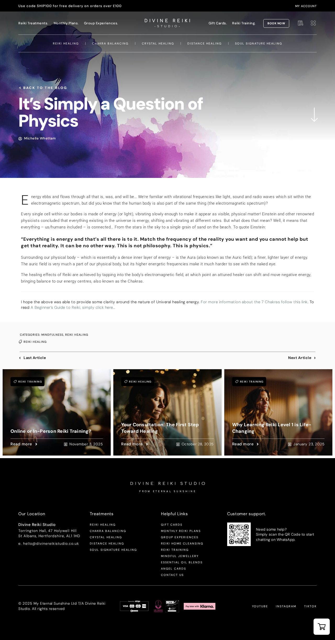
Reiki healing (35, 342)
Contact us (172, 575)
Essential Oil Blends (182, 562)
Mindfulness (52, 334)
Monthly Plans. (66, 23)
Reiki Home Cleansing (182, 543)
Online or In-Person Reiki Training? (50, 431)
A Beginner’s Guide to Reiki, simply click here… (73, 307)
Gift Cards (171, 524)
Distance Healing (204, 43)
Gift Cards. (218, 23)
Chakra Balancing (110, 43)
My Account (306, 6)
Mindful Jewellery (180, 556)
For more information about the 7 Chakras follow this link (254, 302)
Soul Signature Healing (258, 43)
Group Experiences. (101, 23)
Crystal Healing (158, 43)
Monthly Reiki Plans (181, 531)
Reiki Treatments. (33, 23)
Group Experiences (179, 537)
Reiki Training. (244, 23)
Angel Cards (173, 568)
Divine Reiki (168, 21)
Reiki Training (30, 381)
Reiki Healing (66, 43)
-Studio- (167, 26)
